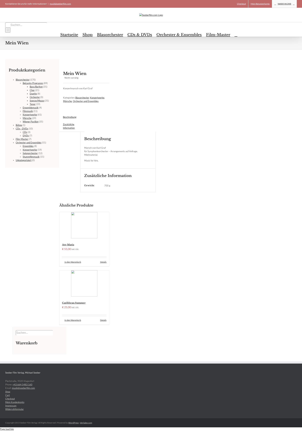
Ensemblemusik (30, 107)
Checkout (10, 398)
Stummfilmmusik (31, 156)
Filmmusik (28, 111)
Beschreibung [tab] (69, 117)
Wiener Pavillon (30, 121)
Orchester (35, 97)
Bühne (19, 125)
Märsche (67, 101)
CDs (25, 132)
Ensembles (28, 146)
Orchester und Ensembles (86, 101)
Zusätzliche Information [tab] (69, 126)
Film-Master (22, 139)
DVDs (26, 135)
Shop (7, 391)
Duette (33, 93)
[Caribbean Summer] (84, 283)
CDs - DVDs (22, 128)
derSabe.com (86, 422)
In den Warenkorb (72, 262)
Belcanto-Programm (33, 83)
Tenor (32, 104)
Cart (7, 395)
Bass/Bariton (36, 86)
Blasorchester (82, 97)
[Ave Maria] (84, 225)
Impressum (10, 405)
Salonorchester (30, 153)
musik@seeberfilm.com (60, 3)
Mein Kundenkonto (14, 402)
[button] (236, 34)
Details (103, 262)
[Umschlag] (82, 61)
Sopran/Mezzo (37, 100)
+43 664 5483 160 (22, 384)
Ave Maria (68, 244)
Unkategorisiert (23, 160)
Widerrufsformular (14, 409)
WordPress (73, 422)
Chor (32, 90)
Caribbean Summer (73, 302)
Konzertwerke (97, 97)
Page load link (7, 429)
